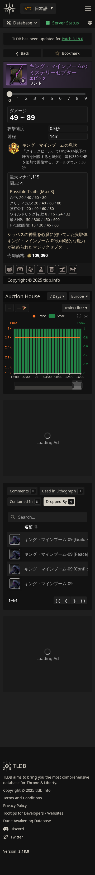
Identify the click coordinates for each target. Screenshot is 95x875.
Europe (77, 296)
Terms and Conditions (22, 797)
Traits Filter (74, 307)
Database (22, 23)
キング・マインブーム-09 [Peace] (56, 554)
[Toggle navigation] (88, 8)
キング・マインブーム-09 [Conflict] (58, 569)
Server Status (65, 23)
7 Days (55, 296)
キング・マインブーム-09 (48, 583)
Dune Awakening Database (27, 820)
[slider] (9, 94)
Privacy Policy (15, 805)
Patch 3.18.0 (72, 38)
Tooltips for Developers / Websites (33, 813)
